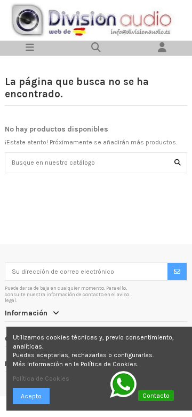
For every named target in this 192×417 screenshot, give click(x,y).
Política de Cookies (41, 378)
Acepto (31, 396)
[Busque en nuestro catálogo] (177, 162)
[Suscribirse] (177, 271)
